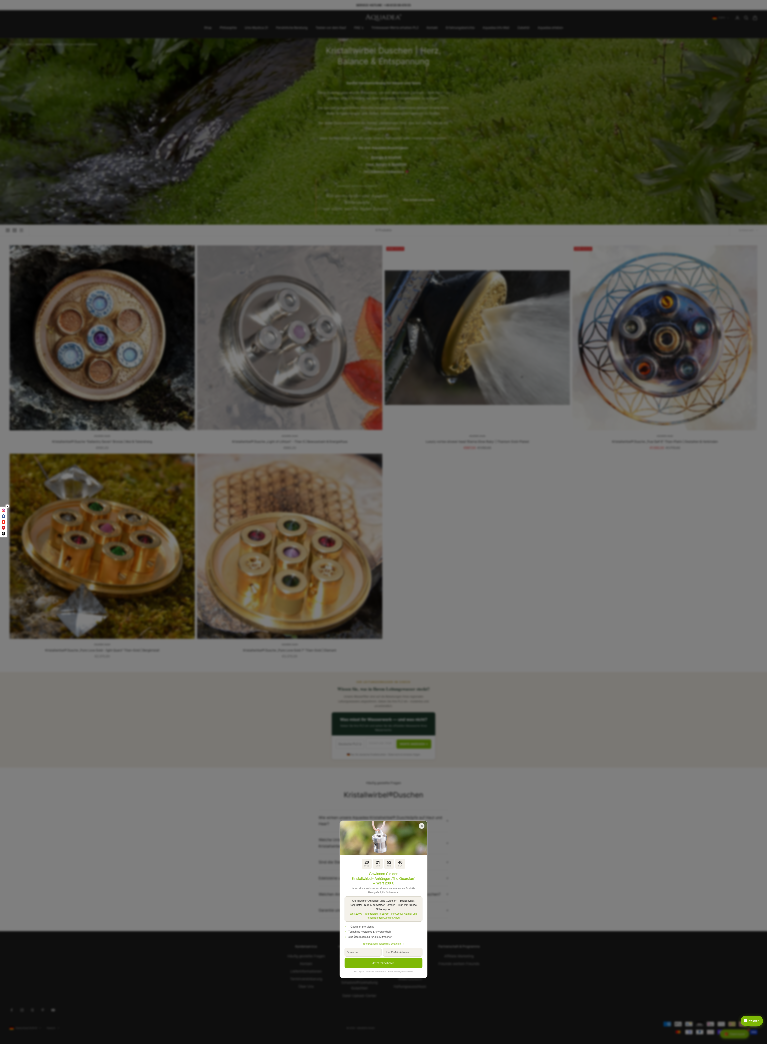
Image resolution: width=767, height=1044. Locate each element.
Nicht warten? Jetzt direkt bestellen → (383, 943)
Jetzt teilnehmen (384, 963)
